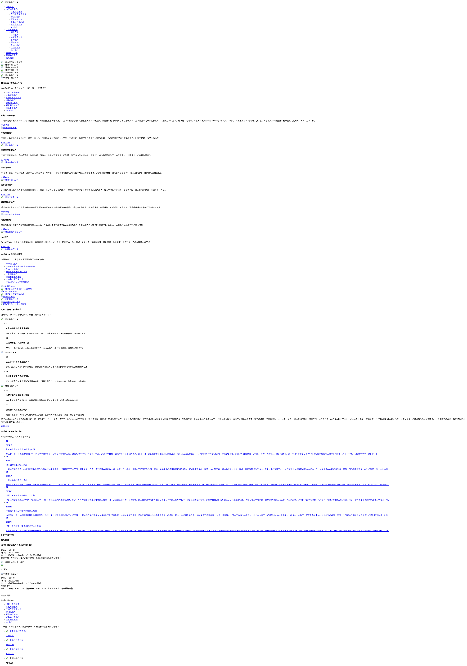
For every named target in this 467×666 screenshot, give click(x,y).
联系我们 (10, 58)
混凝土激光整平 (12, 92)
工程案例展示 (12, 30)
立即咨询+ (5, 125)
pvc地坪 (14, 27)
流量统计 (5, 591)
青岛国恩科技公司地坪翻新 (17, 282)
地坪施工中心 (12, 9)
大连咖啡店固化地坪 (14, 279)
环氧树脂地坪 (16, 12)
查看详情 (5, 426)
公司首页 (10, 7)
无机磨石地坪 (16, 25)
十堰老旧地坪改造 (13, 277)
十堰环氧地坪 (12, 274)
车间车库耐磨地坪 (18, 14)
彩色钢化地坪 (16, 19)
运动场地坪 (15, 17)
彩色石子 (14, 32)
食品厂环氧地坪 (12, 269)
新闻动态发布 (12, 55)
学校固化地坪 (12, 264)
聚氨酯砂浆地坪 (17, 22)
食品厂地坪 (15, 45)
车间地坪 (14, 35)
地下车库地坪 (16, 37)
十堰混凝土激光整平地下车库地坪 (20, 266)
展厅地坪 (14, 40)
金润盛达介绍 (12, 53)
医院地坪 (14, 42)
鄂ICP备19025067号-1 (22, 586)
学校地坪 (14, 50)
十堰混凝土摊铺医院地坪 (16, 272)
